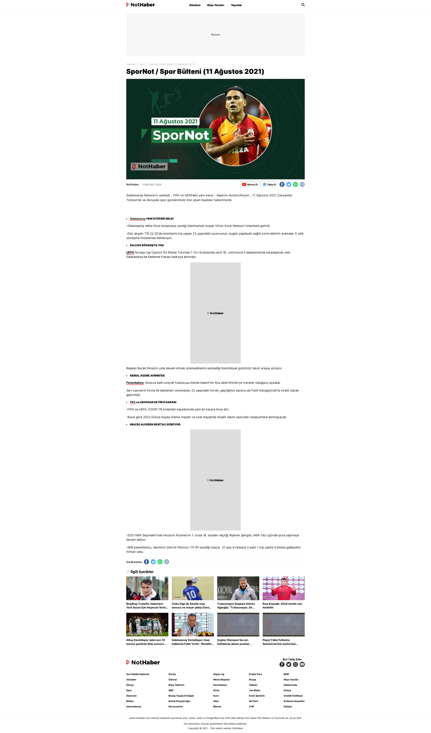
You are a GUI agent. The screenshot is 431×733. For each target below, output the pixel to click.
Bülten (130, 701)
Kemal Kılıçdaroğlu (179, 701)
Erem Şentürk (257, 695)
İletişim (288, 706)
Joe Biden (254, 690)
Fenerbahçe (135, 382)
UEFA (130, 252)
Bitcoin (217, 706)
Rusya (252, 679)
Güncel (173, 679)
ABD (171, 690)
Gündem (195, 5)
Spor (142, 64)
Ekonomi (131, 695)
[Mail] (302, 184)
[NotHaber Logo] (140, 5)
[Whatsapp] (295, 184)
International (133, 706)
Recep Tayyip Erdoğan (181, 695)
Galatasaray (137, 218)
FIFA (133, 402)
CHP (251, 706)
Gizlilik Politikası (293, 695)
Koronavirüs (176, 706)
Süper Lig (218, 674)
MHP (286, 674)
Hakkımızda (290, 684)
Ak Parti (253, 701)
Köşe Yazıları (215, 5)
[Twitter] (288, 184)
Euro (216, 695)
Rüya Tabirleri (176, 684)
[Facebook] (282, 184)
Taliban (253, 684)
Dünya (130, 684)
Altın (216, 701)
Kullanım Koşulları (294, 701)
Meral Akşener (221, 679)
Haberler (131, 64)
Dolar (216, 690)
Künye (287, 690)
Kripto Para (255, 674)
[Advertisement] (97, 64)
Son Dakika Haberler (138, 674)
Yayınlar (236, 5)
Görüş (172, 674)
